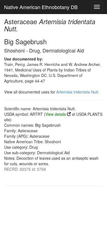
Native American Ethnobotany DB (41, 6)
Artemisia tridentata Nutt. (77, 92)
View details (55, 114)
